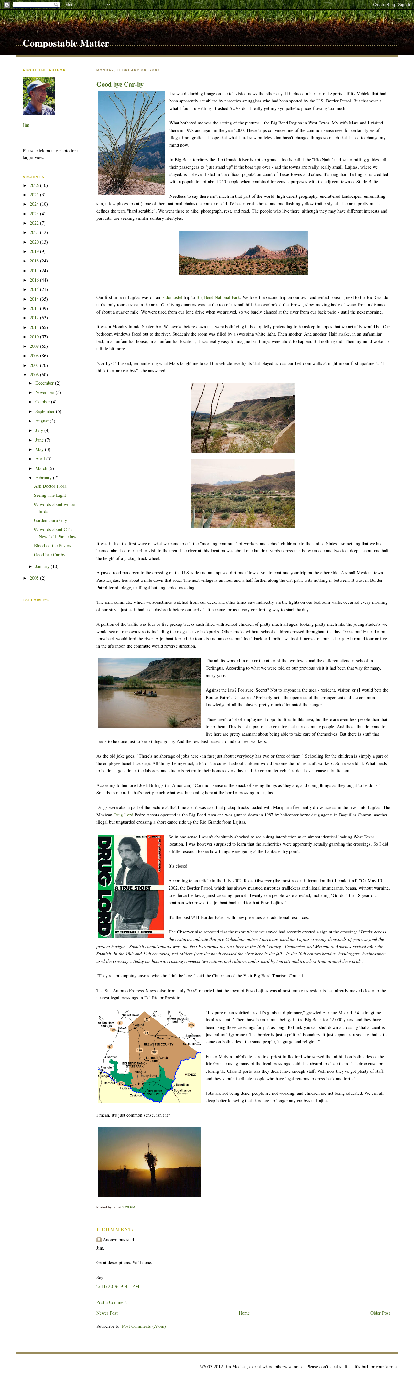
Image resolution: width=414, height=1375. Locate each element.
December (45, 383)
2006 (35, 374)
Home (244, 1313)
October (43, 402)
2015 (35, 289)
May (40, 449)
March (42, 468)
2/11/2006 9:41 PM (118, 1286)
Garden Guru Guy (50, 520)
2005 (35, 578)
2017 (35, 270)
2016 (35, 280)
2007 (35, 365)
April (40, 458)
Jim (26, 125)
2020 (35, 242)
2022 (35, 223)
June (40, 440)
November (45, 392)
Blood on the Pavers (52, 545)
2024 (35, 204)
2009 (35, 346)
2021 (35, 232)
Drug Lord (123, 815)
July (39, 430)
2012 (35, 317)
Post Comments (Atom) (144, 1326)
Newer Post (107, 1313)
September (45, 411)
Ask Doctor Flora (50, 486)
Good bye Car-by (120, 84)
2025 (35, 194)
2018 (35, 261)
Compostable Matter (66, 43)
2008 (35, 355)
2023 (35, 213)
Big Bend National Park (218, 297)
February (44, 477)
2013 (35, 308)
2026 (35, 185)
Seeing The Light (50, 495)
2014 (35, 299)
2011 (35, 327)
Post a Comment (111, 1302)
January (43, 566)
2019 (35, 251)
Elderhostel (171, 297)
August (42, 421)
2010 (35, 337)
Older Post (380, 1313)
